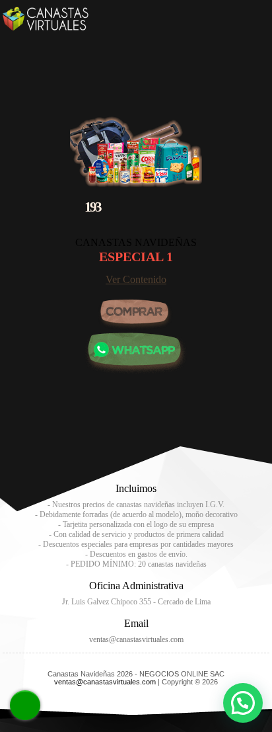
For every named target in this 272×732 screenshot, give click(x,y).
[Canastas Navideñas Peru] (45, 27)
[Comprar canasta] (136, 315)
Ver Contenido (136, 279)
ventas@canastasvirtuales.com (136, 639)
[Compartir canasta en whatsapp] (136, 371)
